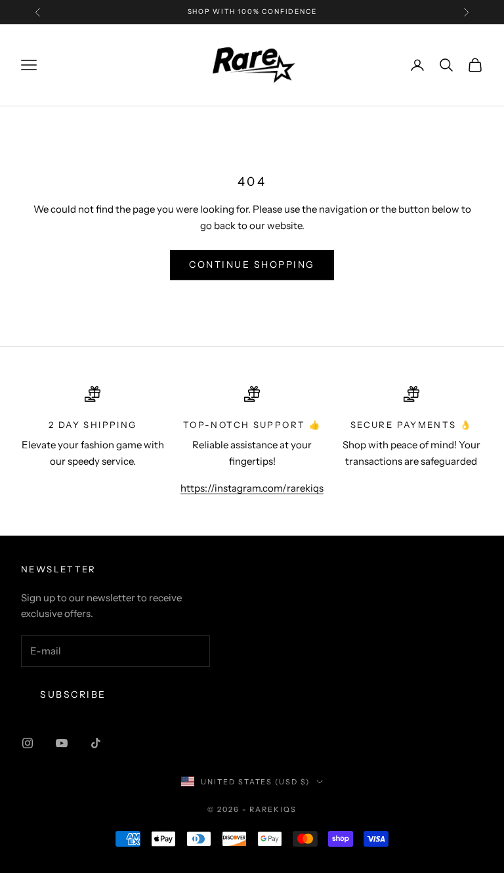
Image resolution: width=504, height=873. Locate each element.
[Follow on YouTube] (61, 743)
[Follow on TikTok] (95, 743)
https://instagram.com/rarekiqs (252, 488)
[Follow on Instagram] (27, 743)
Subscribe (73, 694)
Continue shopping (252, 264)
